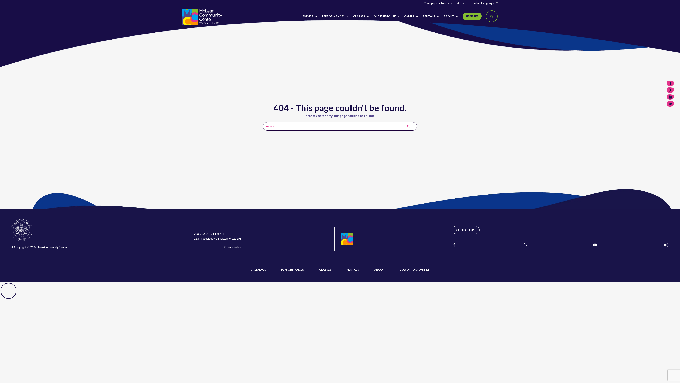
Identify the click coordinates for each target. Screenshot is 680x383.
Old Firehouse (384, 16)
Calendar (258, 269)
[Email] (670, 104)
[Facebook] (454, 245)
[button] (492, 16)
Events (308, 16)
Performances (333, 16)
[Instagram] (666, 245)
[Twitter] (670, 90)
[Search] (408, 126)
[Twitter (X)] (524, 244)
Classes (359, 16)
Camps (409, 16)
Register (472, 16)
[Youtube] (595, 245)
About (449, 16)
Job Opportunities (414, 269)
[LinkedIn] (670, 97)
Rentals (429, 16)
